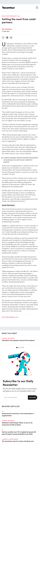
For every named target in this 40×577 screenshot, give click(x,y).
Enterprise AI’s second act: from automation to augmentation (18, 414)
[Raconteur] (8, 8)
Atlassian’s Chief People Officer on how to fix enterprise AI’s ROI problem (17, 424)
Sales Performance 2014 (11, 16)
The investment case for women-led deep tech (18, 441)
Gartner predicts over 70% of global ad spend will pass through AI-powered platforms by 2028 (19, 433)
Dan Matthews (7, 29)
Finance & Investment (10, 439)
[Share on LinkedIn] (7, 37)
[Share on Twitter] (3, 37)
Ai (2, 411)
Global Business (8, 338)
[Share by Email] (11, 37)
